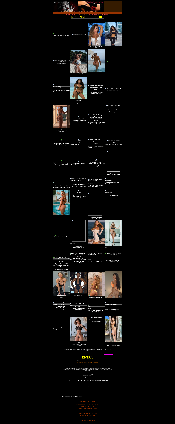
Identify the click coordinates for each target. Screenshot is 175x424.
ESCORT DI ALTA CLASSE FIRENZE (87, 413)
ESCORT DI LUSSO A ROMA (87, 401)
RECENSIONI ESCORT (108, 354)
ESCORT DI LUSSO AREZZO (87, 418)
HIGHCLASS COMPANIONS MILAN (87, 408)
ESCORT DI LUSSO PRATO (87, 415)
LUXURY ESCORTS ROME (87, 406)
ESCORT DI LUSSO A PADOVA (87, 420)
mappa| (87, 386)
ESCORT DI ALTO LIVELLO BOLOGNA (87, 411)
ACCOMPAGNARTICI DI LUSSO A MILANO (87, 404)
